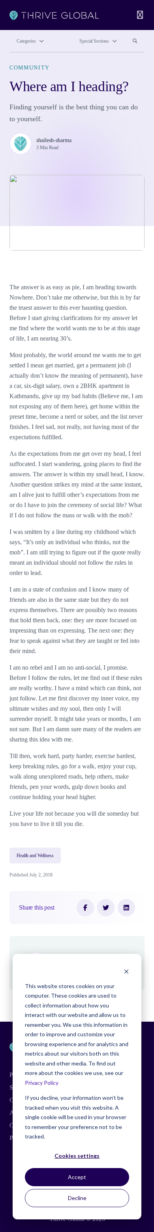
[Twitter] (106, 907)
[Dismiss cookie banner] (126, 971)
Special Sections (94, 41)
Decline (77, 1198)
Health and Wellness (35, 855)
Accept (77, 1177)
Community (29, 68)
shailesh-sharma (53, 140)
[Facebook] (85, 907)
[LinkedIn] (126, 907)
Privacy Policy (41, 1082)
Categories (26, 41)
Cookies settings (77, 1155)
